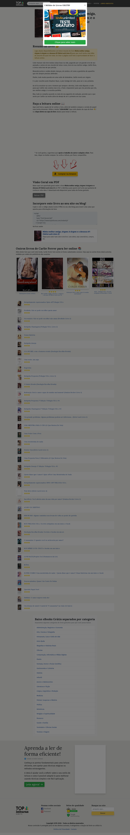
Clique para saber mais (65, 42)
